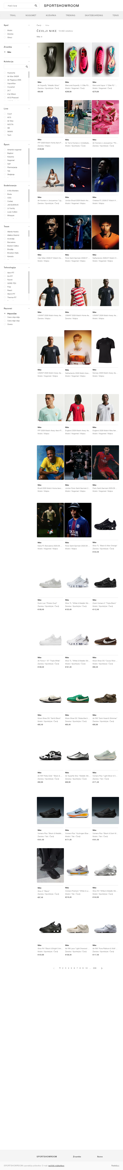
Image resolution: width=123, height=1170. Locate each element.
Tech (9, 135)
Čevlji (39, 25)
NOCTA (10, 124)
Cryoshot (11, 87)
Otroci (9, 37)
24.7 (9, 90)
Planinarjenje (12, 167)
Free (9, 287)
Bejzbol (10, 153)
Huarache (11, 73)
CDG (9, 198)
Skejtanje (10, 174)
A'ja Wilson (11, 94)
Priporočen (12, 314)
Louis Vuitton (12, 212)
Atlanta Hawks (13, 232)
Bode (9, 194)
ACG (9, 117)
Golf (8, 164)
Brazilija (10, 249)
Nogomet (10, 160)
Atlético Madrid (13, 235)
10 (86, 968)
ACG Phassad (13, 97)
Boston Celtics (13, 246)
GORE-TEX (11, 283)
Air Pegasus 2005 (14, 80)
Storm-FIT (11, 294)
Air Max (10, 121)
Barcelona (11, 242)
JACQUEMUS (12, 205)
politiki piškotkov (56, 1165)
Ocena (9, 324)
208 (94, 968)
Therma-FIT (11, 297)
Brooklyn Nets (13, 253)
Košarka (10, 157)
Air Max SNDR (13, 76)
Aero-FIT (10, 273)
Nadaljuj (115, 1165)
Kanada (10, 256)
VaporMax (11, 83)
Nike (9, 52)
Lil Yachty (11, 208)
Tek (8, 171)
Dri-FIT (10, 276)
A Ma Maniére (12, 191)
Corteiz (10, 201)
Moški (9, 30)
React (9, 290)
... (90, 968)
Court (9, 114)
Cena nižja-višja (13, 321)
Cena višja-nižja (13, 317)
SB (8, 128)
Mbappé (10, 215)
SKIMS (10, 131)
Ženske (10, 34)
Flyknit (9, 280)
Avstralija (10, 239)
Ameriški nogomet (14, 150)
